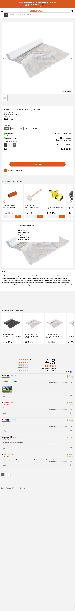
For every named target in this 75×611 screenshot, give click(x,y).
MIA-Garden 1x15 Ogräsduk (12, 336)
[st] (8, 216)
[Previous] (4, 58)
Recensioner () (8, 116)
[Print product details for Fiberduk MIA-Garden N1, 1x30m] (69, 110)
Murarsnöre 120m (9, 207)
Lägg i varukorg (37, 164)
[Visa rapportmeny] (71, 396)
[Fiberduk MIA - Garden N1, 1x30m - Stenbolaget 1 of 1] (5, 98)
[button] (37, 5)
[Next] (71, 58)
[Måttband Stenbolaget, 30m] (56, 194)
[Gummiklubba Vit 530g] (34, 194)
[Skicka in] (6, 15)
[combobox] (37, 14)
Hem (2, 488)
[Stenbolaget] (36, 10)
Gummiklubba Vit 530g (32, 207)
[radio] (6, 129)
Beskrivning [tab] (37, 272)
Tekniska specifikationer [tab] (37, 226)
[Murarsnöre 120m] (12, 194)
